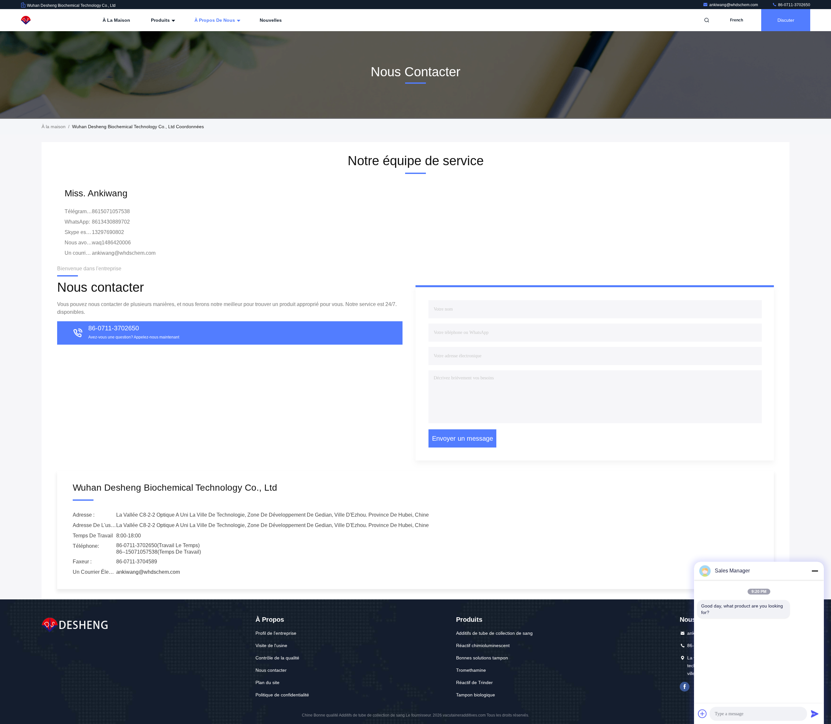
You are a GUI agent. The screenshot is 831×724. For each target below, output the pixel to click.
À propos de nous (215, 20)
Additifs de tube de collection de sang (494, 633)
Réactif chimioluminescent (483, 645)
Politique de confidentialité (282, 694)
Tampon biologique (475, 694)
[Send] (815, 713)
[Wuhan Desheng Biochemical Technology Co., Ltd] (41, 20)
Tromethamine (471, 670)
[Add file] (702, 713)
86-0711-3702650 (793, 5)
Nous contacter (271, 670)
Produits (161, 20)
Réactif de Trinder (474, 682)
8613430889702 (111, 222)
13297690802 (108, 232)
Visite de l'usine (271, 645)
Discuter (785, 20)
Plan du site (267, 682)
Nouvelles (271, 20)
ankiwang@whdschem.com (734, 5)
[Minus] (815, 571)
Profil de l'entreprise (275, 633)
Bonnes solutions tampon (482, 657)
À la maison (116, 20)
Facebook (684, 687)
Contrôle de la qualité (277, 657)
